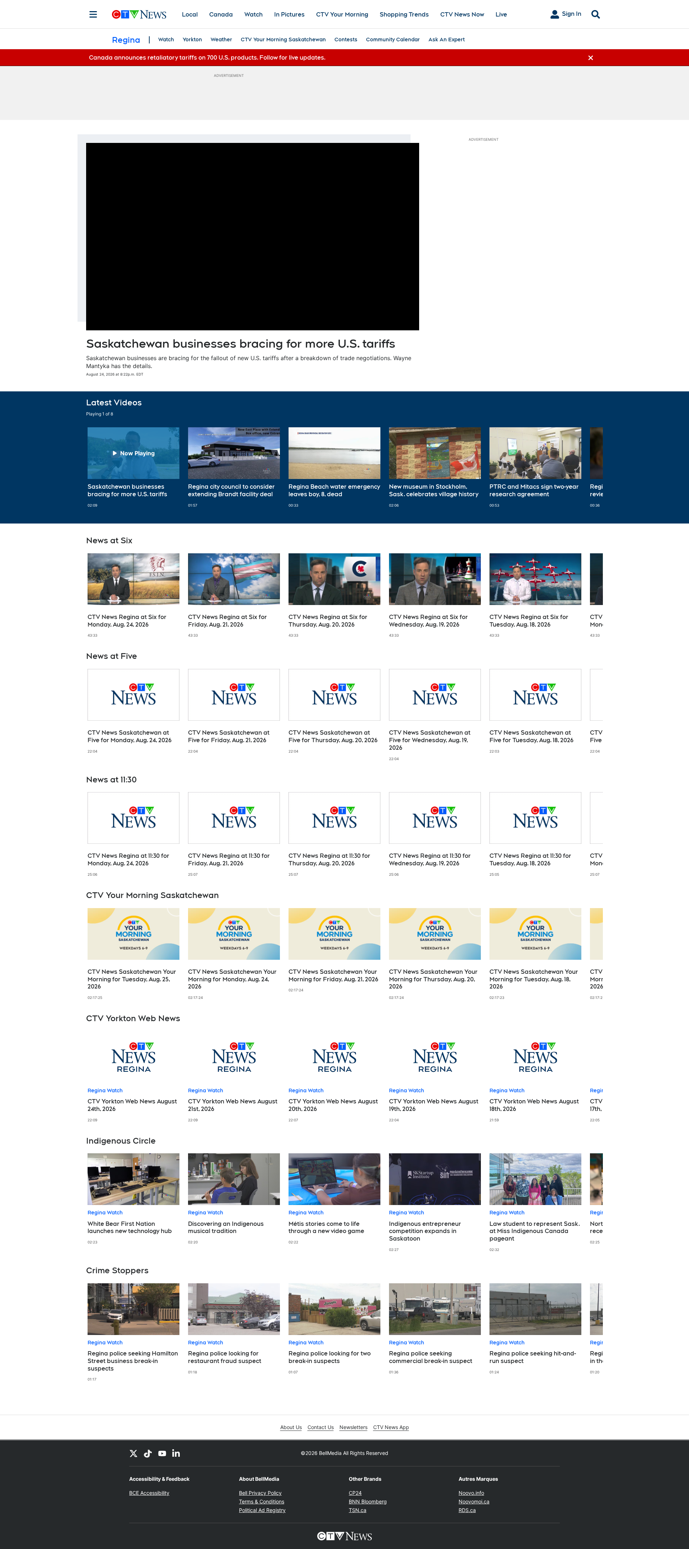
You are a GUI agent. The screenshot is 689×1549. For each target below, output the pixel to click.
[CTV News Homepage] (139, 14)
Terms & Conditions (261, 1501)
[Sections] (93, 14)
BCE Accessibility (149, 1493)
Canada (221, 14)
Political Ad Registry (262, 1510)
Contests (345, 39)
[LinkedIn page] (176, 1453)
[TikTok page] (148, 1453)
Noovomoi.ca (474, 1501)
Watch (253, 14)
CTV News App (391, 1427)
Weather (221, 39)
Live (501, 14)
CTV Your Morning (342, 14)
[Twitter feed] (133, 1453)
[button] (588, 467)
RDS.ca (467, 1510)
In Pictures (289, 14)
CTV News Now (462, 14)
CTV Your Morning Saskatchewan (283, 39)
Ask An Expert (446, 39)
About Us (291, 1427)
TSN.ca (357, 1510)
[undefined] (133, 467)
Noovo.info (471, 1493)
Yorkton (192, 39)
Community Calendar (393, 39)
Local (190, 14)
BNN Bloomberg (368, 1501)
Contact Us (321, 1427)
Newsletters (353, 1427)
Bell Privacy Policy (260, 1493)
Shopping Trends (404, 14)
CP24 (355, 1493)
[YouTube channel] (162, 1453)
